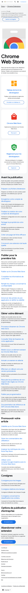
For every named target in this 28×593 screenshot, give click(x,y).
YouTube (3, 575)
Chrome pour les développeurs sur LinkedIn (11, 577)
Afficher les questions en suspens (9, 552)
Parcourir (14, 133)
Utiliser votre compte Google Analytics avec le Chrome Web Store (13, 462)
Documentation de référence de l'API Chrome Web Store (13, 406)
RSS (2, 580)
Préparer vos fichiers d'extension (13, 189)
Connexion (23, 1)
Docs (3, 6)
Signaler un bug (5, 550)
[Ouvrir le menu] (2, 2)
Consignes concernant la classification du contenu (10, 497)
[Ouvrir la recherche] (15, 2)
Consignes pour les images (11, 481)
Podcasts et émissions (6, 566)
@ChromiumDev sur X (6, 572)
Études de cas (4, 561)
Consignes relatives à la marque (13, 489)
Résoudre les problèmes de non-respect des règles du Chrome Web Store (13, 382)
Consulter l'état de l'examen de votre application (12, 340)
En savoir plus (8, 522)
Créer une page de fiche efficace (13, 235)
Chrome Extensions (14, 6)
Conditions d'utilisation (6, 586)
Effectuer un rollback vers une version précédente (12, 370)
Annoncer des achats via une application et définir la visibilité (12, 299)
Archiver (3, 564)
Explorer (13, 168)
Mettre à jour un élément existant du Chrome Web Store (13, 351)
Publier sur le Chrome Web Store (13, 272)
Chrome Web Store (14, 123)
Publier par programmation (11, 394)
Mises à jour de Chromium (7, 559)
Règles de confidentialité (19, 586)
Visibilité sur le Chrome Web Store (13, 426)
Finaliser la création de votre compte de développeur (11, 213)
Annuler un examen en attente (12, 360)
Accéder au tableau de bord (15, 102)
